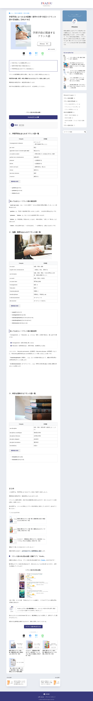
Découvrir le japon (69, 95)
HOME (47, 694)
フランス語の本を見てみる (34, 626)
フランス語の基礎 (69, 98)
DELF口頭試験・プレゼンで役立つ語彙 (74, 121)
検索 (85, 131)
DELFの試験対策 (69, 112)
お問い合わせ (41, 697)
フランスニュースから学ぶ (72, 106)
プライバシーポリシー (50, 697)
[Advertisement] (33, 98)
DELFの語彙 (69, 117)
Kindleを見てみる (32, 117)
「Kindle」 (43, 560)
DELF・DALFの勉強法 (71, 115)
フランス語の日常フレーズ (72, 104)
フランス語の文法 (69, 125)
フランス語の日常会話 (70, 101)
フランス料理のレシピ (71, 109)
